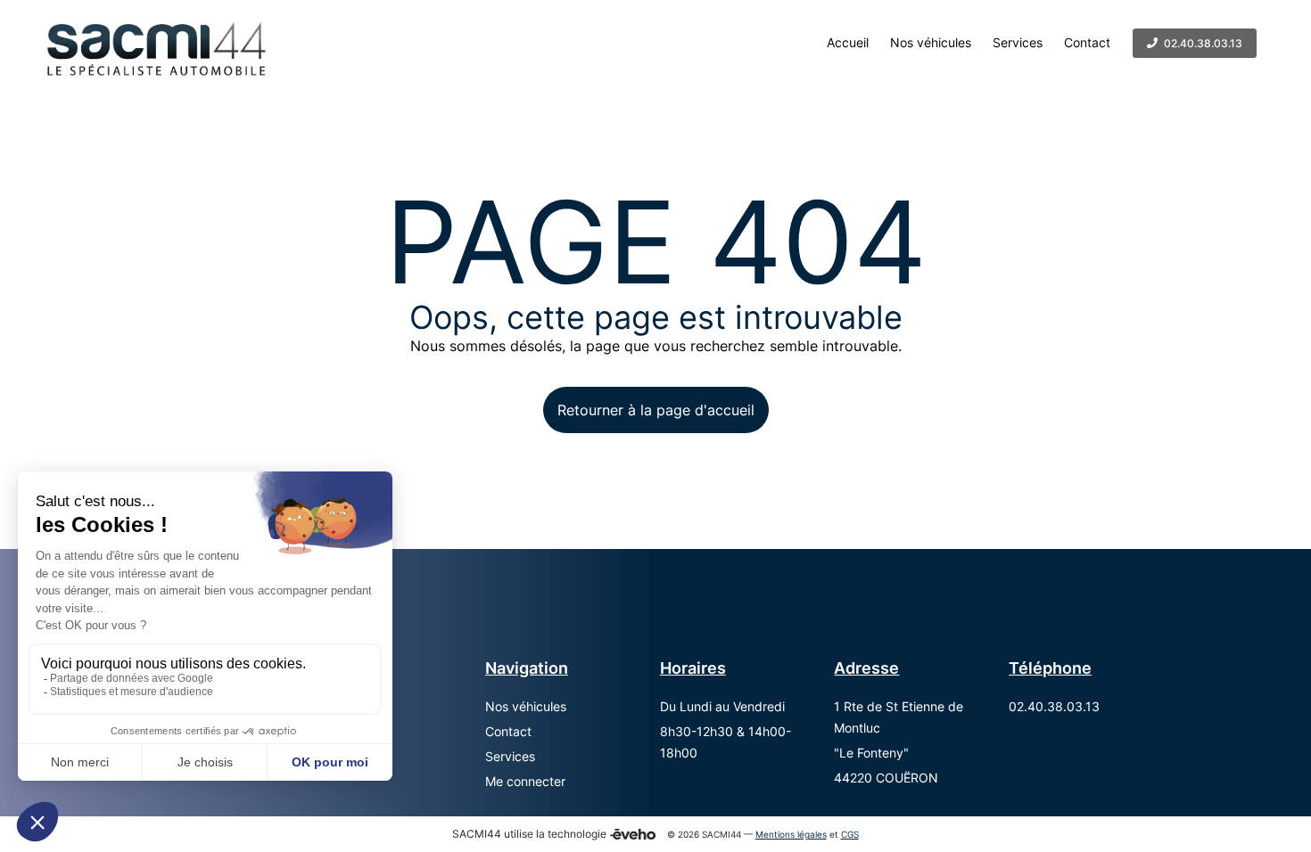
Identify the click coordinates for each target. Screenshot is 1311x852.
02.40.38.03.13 (1054, 706)
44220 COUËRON (886, 777)
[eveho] (633, 834)
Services (510, 756)
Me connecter (525, 781)
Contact (508, 731)
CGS (850, 835)
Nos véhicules (525, 706)
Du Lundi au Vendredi (722, 706)
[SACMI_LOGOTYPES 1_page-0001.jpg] (155, 42)
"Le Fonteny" (871, 752)
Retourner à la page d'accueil (655, 410)
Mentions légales (791, 835)
